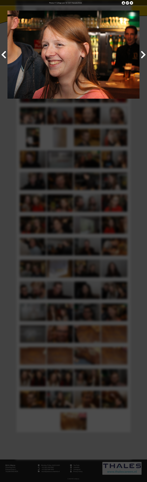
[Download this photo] (123, 3)
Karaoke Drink (77, 3)
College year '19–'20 (63, 3)
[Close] (131, 3)
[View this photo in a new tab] (127, 3)
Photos (51, 3)
